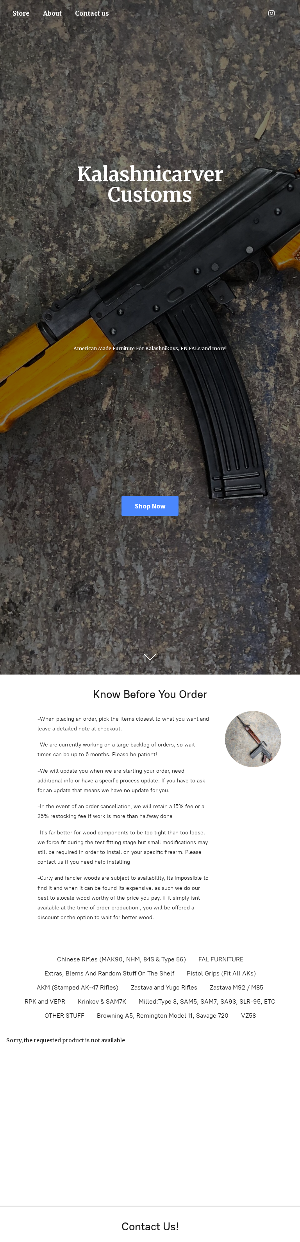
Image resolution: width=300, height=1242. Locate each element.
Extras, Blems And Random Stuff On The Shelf (109, 973)
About (52, 13)
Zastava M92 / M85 (236, 987)
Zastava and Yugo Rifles (164, 987)
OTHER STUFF (64, 1015)
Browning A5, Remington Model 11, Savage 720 (163, 1015)
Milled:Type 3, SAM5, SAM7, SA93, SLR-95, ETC (207, 1001)
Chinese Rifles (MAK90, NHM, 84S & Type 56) (121, 959)
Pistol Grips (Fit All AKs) (221, 973)
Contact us (92, 13)
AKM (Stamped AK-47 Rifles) (77, 987)
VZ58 (248, 1015)
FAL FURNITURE (220, 959)
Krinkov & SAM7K (102, 1001)
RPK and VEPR (45, 1001)
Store (21, 13)
